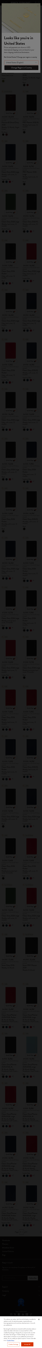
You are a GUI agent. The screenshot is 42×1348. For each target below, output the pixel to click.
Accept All (27, 1344)
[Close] (39, 1319)
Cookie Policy (10, 1340)
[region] (21, 1332)
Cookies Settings (13, 1344)
